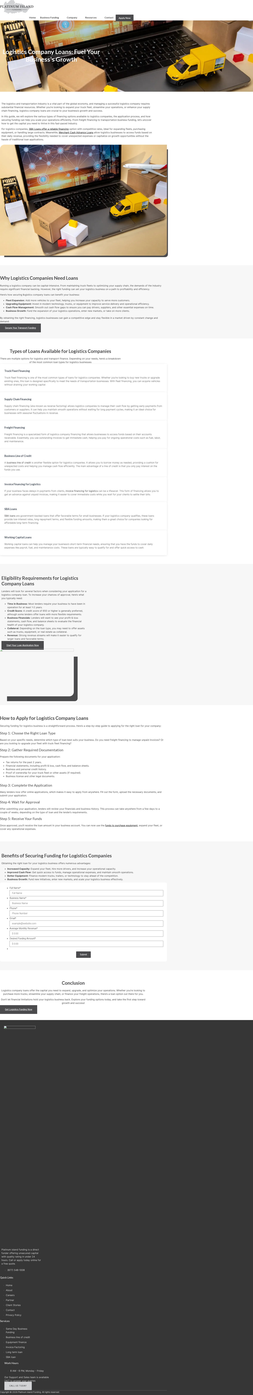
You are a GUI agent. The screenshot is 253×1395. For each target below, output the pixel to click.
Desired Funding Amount (23, 938)
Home (32, 17)
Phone (13, 908)
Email (13, 918)
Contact (109, 17)
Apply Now (125, 17)
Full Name (15, 888)
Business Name (18, 898)
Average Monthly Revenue (24, 928)
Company (72, 17)
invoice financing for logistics (82, 490)
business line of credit (19, 462)
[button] (20, 328)
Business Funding (49, 17)
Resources (91, 17)
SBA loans (9, 515)
